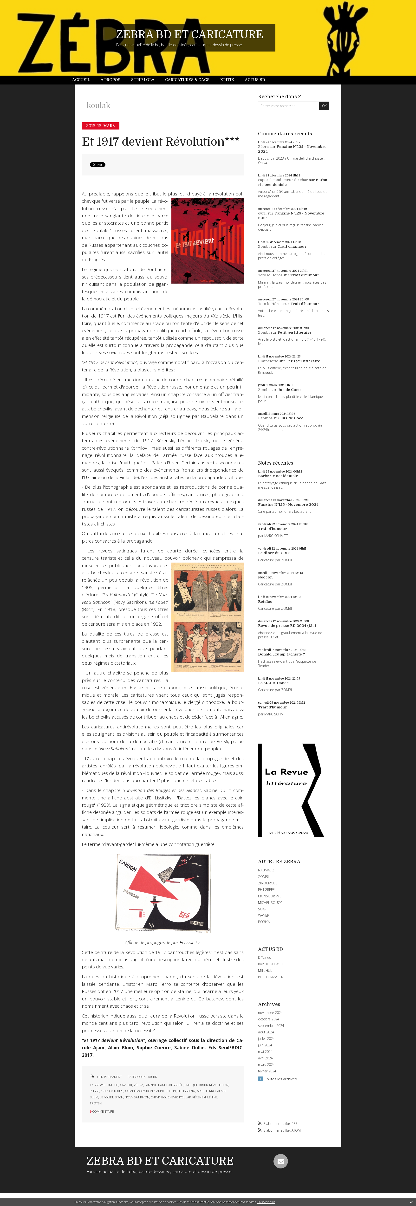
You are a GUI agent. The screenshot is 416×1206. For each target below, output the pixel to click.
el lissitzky (186, 1091)
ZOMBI (263, 876)
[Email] (280, 1161)
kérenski (199, 1097)
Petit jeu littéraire (295, 332)
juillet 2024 (266, 1039)
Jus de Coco (289, 390)
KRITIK (152, 1077)
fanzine (151, 1085)
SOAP (262, 909)
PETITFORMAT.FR (270, 977)
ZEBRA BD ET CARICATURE (189, 34)
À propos (110, 80)
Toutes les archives (281, 1078)
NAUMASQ (266, 870)
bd (116, 1085)
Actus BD (255, 80)
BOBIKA (264, 922)
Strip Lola (143, 80)
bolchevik (169, 1097)
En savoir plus (266, 1202)
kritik (203, 1085)
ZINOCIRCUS (267, 883)
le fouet (106, 1097)
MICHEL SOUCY (270, 902)
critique (191, 1085)
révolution (218, 1085)
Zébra (263, 146)
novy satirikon (137, 1097)
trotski (96, 1103)
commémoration (139, 1091)
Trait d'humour (292, 246)
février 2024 (267, 1071)
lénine (212, 1097)
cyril (262, 213)
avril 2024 (265, 1058)
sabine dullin (165, 1091)
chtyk (155, 1097)
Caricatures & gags (187, 80)
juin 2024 (265, 1045)
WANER (263, 915)
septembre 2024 (271, 1026)
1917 (104, 1091)
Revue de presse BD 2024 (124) (287, 625)
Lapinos (265, 418)
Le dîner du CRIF (274, 553)
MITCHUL (265, 970)
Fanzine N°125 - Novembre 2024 (288, 504)
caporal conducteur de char (283, 180)
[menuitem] (83, 80)
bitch (119, 1097)
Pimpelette (268, 361)
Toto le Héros (270, 275)
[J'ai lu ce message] (411, 1202)
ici (83, 387)
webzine (106, 1085)
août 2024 (266, 1032)
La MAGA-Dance (273, 683)
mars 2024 (266, 1065)
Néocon (265, 577)
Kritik (227, 80)
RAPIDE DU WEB (270, 964)
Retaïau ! (266, 601)
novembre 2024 (270, 1013)
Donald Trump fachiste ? (281, 654)
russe (94, 1091)
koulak (185, 1097)
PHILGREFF (266, 889)
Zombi (264, 246)
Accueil (81, 80)
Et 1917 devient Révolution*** (161, 142)
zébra (138, 1085)
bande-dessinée (170, 1085)
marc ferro (206, 1091)
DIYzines (264, 957)
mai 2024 (265, 1052)
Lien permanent (109, 1077)
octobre (116, 1091)
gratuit (126, 1085)
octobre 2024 (268, 1019)
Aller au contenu (16, 4)
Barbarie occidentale (278, 476)
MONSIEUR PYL (269, 896)
